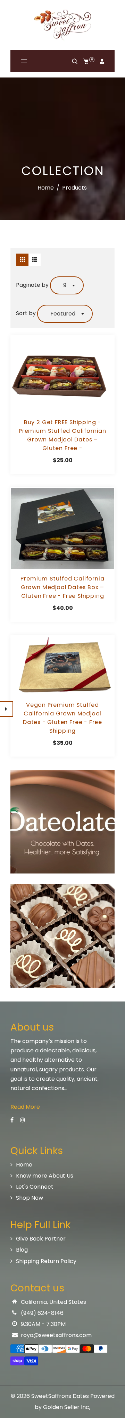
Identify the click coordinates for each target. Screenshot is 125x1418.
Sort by (26, 313)
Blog (22, 1250)
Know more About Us (44, 1176)
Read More (25, 1107)
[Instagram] (23, 1120)
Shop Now (29, 1198)
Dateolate (62, 944)
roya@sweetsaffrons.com (56, 1335)
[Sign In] (102, 61)
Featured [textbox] (62, 314)
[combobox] (67, 285)
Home (46, 188)
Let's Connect (34, 1187)
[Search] (74, 61)
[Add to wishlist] (62, 374)
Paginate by (32, 285)
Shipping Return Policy (46, 1261)
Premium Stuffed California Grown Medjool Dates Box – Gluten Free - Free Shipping (62, 587)
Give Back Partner (41, 1239)
